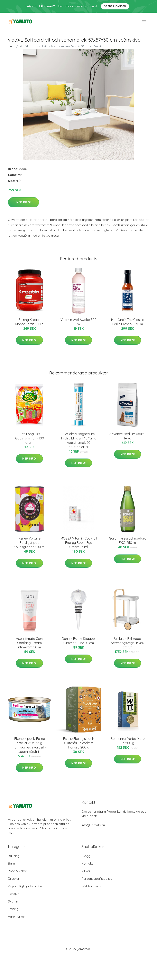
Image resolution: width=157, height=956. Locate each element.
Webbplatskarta (93, 886)
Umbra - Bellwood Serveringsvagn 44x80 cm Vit (127, 643)
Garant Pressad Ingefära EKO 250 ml (127, 540)
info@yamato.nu (93, 825)
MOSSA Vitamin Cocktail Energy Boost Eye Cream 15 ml (79, 542)
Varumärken (17, 916)
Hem (11, 46)
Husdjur (13, 894)
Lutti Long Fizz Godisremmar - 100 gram (29, 438)
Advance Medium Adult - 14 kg (127, 436)
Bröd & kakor (17, 871)
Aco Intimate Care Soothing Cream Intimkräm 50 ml (29, 643)
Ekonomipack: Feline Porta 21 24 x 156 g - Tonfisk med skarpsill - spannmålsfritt (29, 745)
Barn (11, 863)
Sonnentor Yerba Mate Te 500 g (128, 741)
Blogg (86, 856)
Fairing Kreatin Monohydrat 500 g (29, 322)
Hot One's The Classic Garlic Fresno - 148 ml (127, 322)
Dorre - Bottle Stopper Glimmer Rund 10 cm (78, 641)
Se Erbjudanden (115, 6)
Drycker (13, 879)
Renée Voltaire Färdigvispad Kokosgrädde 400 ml (29, 542)
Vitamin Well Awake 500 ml (78, 322)
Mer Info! (23, 202)
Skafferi (13, 901)
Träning (13, 909)
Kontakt (87, 863)
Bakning (13, 856)
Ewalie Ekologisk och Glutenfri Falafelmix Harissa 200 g (78, 743)
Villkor (86, 871)
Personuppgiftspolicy (97, 879)
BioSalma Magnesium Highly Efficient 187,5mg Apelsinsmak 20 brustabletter (78, 440)
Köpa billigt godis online (25, 886)
